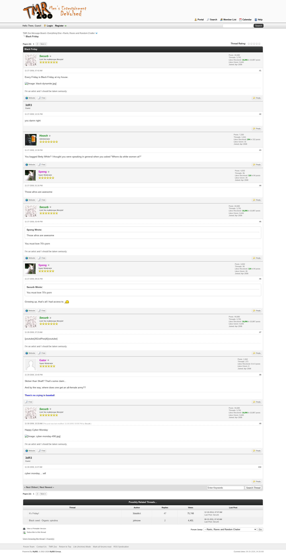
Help (260, 19)
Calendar (247, 19)
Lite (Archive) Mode (82, 547)
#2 (260, 114)
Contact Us (42, 547)
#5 (260, 222)
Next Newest (46, 487)
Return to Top (65, 547)
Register (59, 25)
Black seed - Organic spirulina (43, 520)
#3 (260, 150)
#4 (260, 186)
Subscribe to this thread (36, 532)
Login (50, 25)
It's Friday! (34, 513)
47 (165, 513)
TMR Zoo (53, 547)
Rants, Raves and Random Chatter (79, 33)
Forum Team (28, 547)
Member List (229, 19)
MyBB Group (55, 552)
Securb (87, 424)
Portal (201, 19)
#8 (260, 375)
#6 (260, 279)
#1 (260, 71)
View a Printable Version (36, 529)
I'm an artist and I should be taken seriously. (46, 91)
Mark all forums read (102, 547)
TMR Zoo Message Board (34, 33)
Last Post (208, 515)
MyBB (35, 552)
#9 (260, 424)
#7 (260, 332)
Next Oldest (32, 487)
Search (213, 19)
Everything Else (55, 33)
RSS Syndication (121, 547)
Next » (43, 44)
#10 (259, 467)
